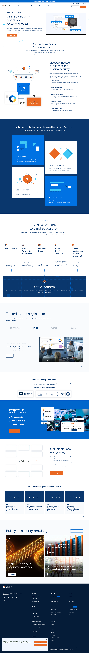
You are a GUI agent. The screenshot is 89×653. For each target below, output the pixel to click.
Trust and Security (73, 609)
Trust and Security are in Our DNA (45, 379)
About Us (71, 598)
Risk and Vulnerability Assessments (39, 619)
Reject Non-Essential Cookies (40, 645)
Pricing (48, 5)
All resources (53, 621)
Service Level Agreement (67, 647)
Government (53, 596)
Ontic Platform (44, 286)
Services (34, 636)
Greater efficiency (18, 421)
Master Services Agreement (58, 647)
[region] (25, 644)
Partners (71, 614)
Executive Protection (36, 596)
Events (52, 640)
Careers (79, 3)
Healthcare (53, 606)
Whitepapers (53, 635)
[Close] (46, 639)
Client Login (84, 3)
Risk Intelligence (35, 616)
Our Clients (71, 601)
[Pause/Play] (81, 366)
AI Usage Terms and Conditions (63, 649)
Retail (52, 598)
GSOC (33, 606)
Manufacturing (54, 609)
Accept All (40, 642)
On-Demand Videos (55, 637)
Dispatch (35, 631)
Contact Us (83, 6)
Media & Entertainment (56, 612)
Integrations (34, 634)
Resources (33, 5)
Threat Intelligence (36, 601)
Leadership (71, 604)
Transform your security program (17, 411)
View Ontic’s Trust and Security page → (44, 387)
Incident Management (36, 598)
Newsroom (71, 612)
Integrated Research (36, 621)
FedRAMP (58, 596)
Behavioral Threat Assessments (39, 624)
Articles (52, 624)
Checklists (53, 627)
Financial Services (54, 601)
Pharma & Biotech (54, 614)
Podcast (52, 629)
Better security (17, 417)
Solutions (19, 5)
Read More (9, 356)
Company (41, 5)
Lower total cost (17, 424)
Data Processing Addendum (54, 649)
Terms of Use (51, 647)
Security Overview (75, 647)
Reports (52, 632)
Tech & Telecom (54, 604)
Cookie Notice (71, 649)
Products (26, 5)
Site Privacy (40, 648)
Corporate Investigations (37, 604)
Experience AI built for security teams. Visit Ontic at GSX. (44, 1)
